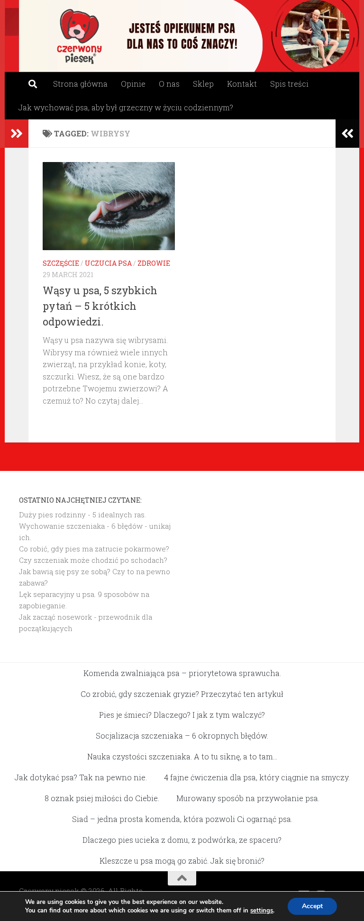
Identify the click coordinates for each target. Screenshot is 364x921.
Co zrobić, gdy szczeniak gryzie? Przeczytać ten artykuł (182, 694)
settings (261, 910)
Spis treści (289, 84)
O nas (169, 84)
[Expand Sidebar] (16, 133)
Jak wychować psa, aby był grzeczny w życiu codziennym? (125, 107)
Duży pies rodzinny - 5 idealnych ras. (82, 514)
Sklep (203, 84)
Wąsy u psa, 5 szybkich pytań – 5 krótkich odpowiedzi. (100, 305)
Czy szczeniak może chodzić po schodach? (93, 560)
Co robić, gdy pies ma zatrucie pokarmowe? (94, 548)
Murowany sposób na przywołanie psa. (247, 798)
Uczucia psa (108, 263)
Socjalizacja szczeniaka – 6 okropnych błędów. (182, 735)
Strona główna (80, 84)
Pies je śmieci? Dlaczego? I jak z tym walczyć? (182, 715)
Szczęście (61, 263)
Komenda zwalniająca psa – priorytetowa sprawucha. (182, 673)
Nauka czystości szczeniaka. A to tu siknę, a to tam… (182, 756)
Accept (312, 906)
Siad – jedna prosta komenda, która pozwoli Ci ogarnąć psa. (182, 819)
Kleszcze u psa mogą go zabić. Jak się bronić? (182, 861)
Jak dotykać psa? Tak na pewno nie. (81, 777)
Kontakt (242, 84)
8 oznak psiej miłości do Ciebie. (102, 798)
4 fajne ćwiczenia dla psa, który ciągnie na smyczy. (257, 777)
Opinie (133, 84)
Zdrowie (153, 263)
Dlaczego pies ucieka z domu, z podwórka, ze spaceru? (182, 840)
